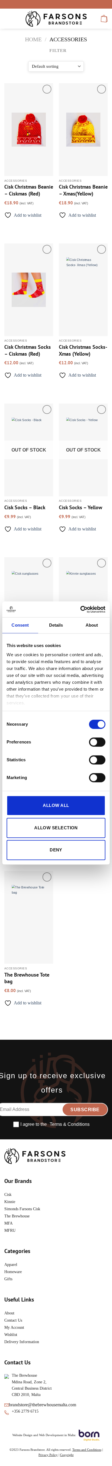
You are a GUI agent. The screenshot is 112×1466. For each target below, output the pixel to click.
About (9, 1313)
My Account (14, 1327)
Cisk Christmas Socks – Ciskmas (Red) (27, 350)
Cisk (7, 1194)
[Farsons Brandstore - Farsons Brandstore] (56, 19)
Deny (56, 849)
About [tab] (92, 625)
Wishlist (10, 1335)
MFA (9, 1223)
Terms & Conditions (70, 1124)
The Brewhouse (17, 1216)
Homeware (13, 1272)
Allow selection (56, 827)
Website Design (22, 1435)
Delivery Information (21, 1342)
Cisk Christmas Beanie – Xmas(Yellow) (83, 190)
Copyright (67, 1455)
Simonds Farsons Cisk (22, 1209)
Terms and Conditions (86, 1449)
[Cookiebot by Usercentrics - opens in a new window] (80, 609)
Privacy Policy (48, 1455)
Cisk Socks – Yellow (80, 507)
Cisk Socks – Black (24, 507)
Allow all (56, 805)
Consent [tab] (20, 625)
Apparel (10, 1264)
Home (33, 39)
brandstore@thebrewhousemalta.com (42, 1404)
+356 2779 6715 (25, 1411)
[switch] (97, 742)
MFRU (10, 1230)
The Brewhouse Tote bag (26, 978)
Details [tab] (56, 625)
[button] (7, 18)
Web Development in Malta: (57, 1435)
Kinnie (9, 1202)
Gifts (8, 1279)
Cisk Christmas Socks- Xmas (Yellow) (83, 350)
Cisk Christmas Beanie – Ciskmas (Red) (28, 190)
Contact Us (13, 1320)
